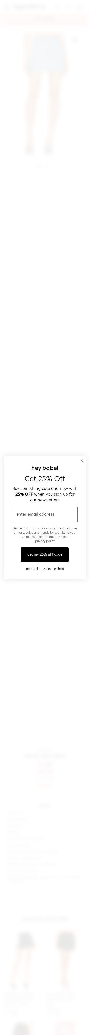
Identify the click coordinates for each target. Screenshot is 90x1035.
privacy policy (45, 541)
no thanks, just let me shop (45, 569)
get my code (45, 554)
